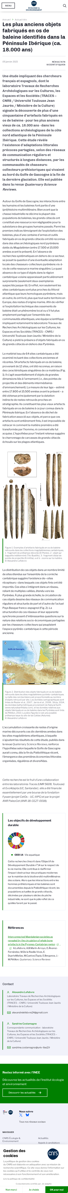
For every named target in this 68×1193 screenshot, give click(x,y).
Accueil (6, 19)
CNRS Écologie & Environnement (11, 1139)
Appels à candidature (49, 1142)
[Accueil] (34, 6)
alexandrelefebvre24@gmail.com (30, 1012)
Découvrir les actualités (22, 1092)
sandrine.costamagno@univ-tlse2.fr (31, 1047)
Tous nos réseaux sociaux (32, 1121)
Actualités (21, 19)
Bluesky (27, 1115)
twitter (20, 1115)
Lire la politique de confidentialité (18, 1179)
